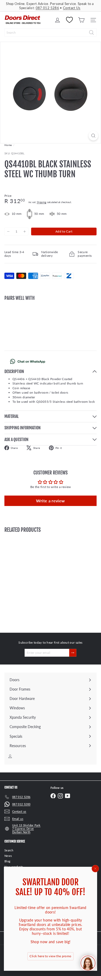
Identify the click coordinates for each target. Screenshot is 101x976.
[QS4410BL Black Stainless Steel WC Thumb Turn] (50, 321)
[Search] (91, 32)
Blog (7, 861)
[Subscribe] (72, 653)
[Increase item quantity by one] (24, 231)
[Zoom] (93, 136)
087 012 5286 (47, 8)
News (8, 855)
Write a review (50, 500)
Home (8, 145)
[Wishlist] (69, 20)
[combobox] (50, 32)
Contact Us (72, 8)
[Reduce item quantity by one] (8, 231)
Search (8, 850)
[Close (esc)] (95, 868)
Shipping (41, 202)
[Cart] (81, 20)
